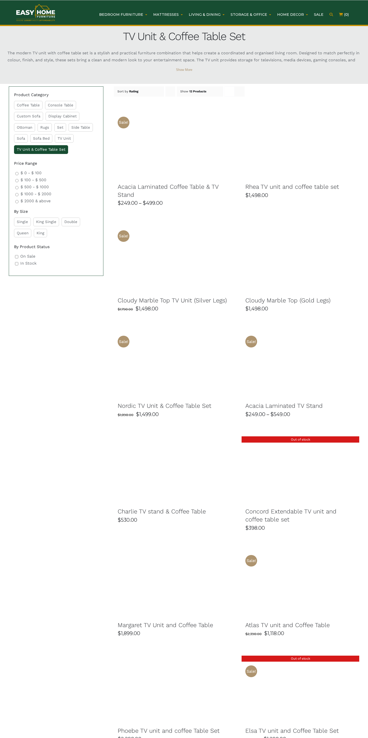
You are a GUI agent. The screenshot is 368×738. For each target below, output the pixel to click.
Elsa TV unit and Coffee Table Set (292, 730)
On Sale (27, 256)
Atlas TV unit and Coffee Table (287, 625)
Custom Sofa (28, 116)
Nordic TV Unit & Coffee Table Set (164, 405)
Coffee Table (28, 105)
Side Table (80, 127)
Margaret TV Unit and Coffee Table (165, 625)
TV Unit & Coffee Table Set (41, 149)
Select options (162, 143)
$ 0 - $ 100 (31, 172)
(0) (346, 14)
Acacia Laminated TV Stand (284, 405)
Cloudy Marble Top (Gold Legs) (287, 300)
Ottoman (24, 127)
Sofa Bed (41, 138)
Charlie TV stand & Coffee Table (162, 511)
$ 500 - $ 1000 (35, 187)
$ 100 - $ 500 (33, 179)
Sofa (21, 138)
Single (22, 222)
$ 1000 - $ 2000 (36, 194)
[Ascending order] (170, 91)
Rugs (44, 127)
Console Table (60, 105)
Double (70, 222)
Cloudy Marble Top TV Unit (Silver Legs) (172, 300)
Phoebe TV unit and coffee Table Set (169, 730)
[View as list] (239, 91)
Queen (23, 233)
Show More (184, 69)
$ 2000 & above (36, 201)
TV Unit (64, 138)
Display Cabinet (62, 116)
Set (60, 127)
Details (190, 143)
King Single (46, 222)
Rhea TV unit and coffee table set (292, 186)
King (40, 233)
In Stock (28, 263)
